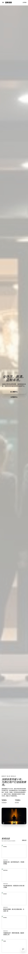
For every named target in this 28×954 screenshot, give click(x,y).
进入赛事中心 (14, 392)
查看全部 (24, 840)
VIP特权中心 (14, 397)
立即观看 (24, 2)
